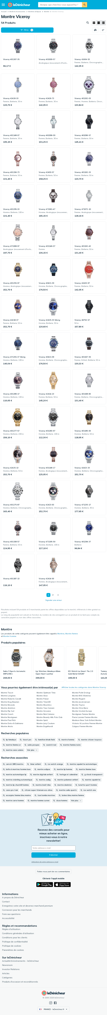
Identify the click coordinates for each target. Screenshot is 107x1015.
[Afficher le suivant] (58, 595)
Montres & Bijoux (34, 11)
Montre (46, 11)
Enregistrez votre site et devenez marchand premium (27, 905)
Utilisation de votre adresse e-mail (44, 862)
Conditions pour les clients (14, 937)
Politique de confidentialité (15, 941)
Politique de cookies (11, 945)
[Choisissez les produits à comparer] (95, 30)
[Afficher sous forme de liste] (98, 22)
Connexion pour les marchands (17, 910)
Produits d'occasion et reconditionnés (20, 981)
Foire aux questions (11, 914)
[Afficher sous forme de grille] (94, 22)
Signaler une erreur (53, 600)
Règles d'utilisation (11, 929)
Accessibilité (8, 918)
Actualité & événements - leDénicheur (20, 961)
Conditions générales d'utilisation (18, 933)
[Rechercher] (84, 4)
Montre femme (71, 633)
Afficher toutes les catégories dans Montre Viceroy (84, 687)
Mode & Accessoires (17, 11)
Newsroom (7, 965)
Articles (5, 973)
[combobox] (60, 4)
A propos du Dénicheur (13, 897)
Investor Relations (11, 969)
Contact (6, 901)
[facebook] (55, 1003)
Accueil (4, 11)
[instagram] (50, 1003)
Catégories (7, 977)
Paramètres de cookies (13, 950)
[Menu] (3, 5)
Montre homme (9, 636)
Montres (60, 633)
